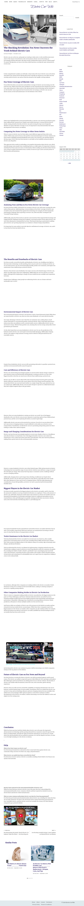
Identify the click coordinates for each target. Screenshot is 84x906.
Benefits (29, 1)
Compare (61, 92)
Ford (60, 99)
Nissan (61, 118)
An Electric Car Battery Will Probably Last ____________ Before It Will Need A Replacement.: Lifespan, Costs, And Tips (42, 867)
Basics (15, 1)
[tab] (27, 878)
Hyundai (61, 109)
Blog (50, 1)
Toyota (61, 133)
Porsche (61, 120)
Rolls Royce (62, 124)
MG (60, 114)
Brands (61, 79)
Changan (61, 84)
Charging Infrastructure (65, 86)
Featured (61, 96)
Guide (61, 103)
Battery (61, 73)
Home (6, 1)
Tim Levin (11, 868)
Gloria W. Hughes (8, 53)
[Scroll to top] (81, 904)
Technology (22, 1)
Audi (60, 69)
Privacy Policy (36, 904)
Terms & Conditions (46, 904)
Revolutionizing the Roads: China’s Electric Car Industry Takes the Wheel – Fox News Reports (16, 832)
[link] (8, 644)
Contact (43, 902)
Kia (60, 111)
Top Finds (62, 131)
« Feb (69, 163)
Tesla (60, 127)
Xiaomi (61, 135)
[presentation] (17, 853)
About (38, 902)
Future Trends (63, 101)
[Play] (49, 654)
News (10, 1)
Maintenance (62, 112)
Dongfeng (62, 94)
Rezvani (61, 122)
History (61, 105)
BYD (60, 81)
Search (61, 15)
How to (41, 1)
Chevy (61, 90)
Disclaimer (49, 902)
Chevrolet (62, 88)
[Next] (52, 861)
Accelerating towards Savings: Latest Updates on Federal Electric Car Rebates (44, 832)
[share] (41, 644)
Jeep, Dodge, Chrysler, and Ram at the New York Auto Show (25, 644)
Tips (46, 1)
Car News (6, 45)
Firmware (62, 97)
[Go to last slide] (7, 861)
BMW (60, 77)
